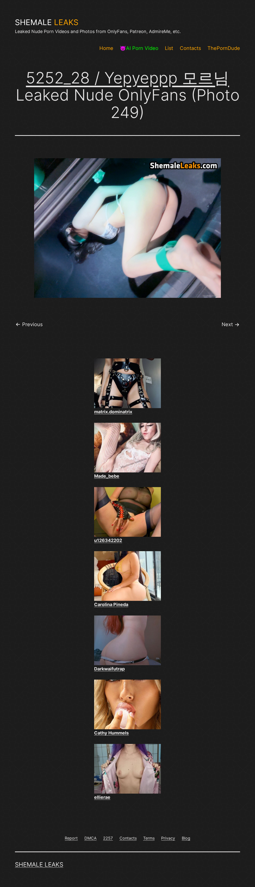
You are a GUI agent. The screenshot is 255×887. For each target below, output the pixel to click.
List (169, 48)
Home (106, 48)
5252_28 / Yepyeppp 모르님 (127, 77)
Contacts (190, 48)
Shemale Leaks (39, 864)
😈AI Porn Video (139, 48)
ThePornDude (223, 48)
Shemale (46, 22)
